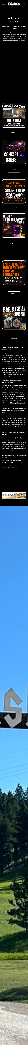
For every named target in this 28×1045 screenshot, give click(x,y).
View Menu (14, 338)
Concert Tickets (14, 170)
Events (14, 243)
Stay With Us (14, 132)
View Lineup (14, 207)
